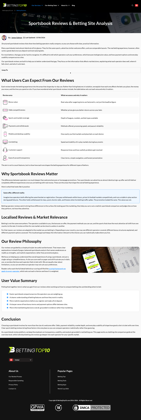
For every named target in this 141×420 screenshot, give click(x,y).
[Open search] (132, 5)
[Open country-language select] (136, 5)
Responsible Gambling (16, 380)
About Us (13, 371)
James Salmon (16, 38)
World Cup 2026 (63, 389)
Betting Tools (62, 380)
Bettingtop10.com (7, 10)
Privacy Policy (13, 384)
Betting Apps (62, 384)
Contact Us (12, 389)
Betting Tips (62, 376)
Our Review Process (15, 376)
